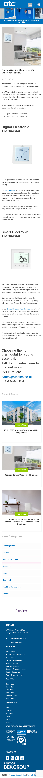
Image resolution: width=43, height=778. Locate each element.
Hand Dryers (10, 652)
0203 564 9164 (10, 20)
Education (9, 690)
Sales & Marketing (10, 559)
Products (7, 566)
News (5, 573)
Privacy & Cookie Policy (17, 775)
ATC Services (11, 657)
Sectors (6, 594)
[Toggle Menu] (30, 5)
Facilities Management (12, 587)
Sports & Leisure (12, 696)
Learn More (21, 425)
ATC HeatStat (10, 190)
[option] (21, 611)
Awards (6, 553)
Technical (7, 580)
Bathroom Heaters (12, 666)
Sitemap (9, 722)
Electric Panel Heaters (14, 660)
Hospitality (9, 687)
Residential (10, 698)
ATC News (10, 713)
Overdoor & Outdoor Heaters (16, 669)
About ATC (10, 708)
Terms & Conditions (34, 775)
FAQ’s (8, 719)
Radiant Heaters (12, 663)
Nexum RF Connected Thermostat (19, 309)
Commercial (10, 684)
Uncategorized (9, 546)
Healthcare (10, 693)
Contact (9, 716)
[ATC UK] (9, 4)
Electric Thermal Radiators (15, 654)
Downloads (10, 710)
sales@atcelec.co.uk (17, 377)
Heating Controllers (13, 672)
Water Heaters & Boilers (14, 675)
